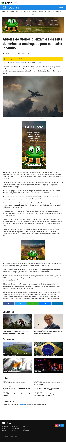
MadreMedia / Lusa (8, 53)
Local (39, 62)
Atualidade (29, 53)
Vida (4, 392)
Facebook (22, 404)
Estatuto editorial (14, 436)
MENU (15, 2)
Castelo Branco (19, 62)
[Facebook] (59, 425)
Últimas (6, 378)
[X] (62, 425)
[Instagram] (56, 425)
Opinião (4, 381)
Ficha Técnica (5, 436)
